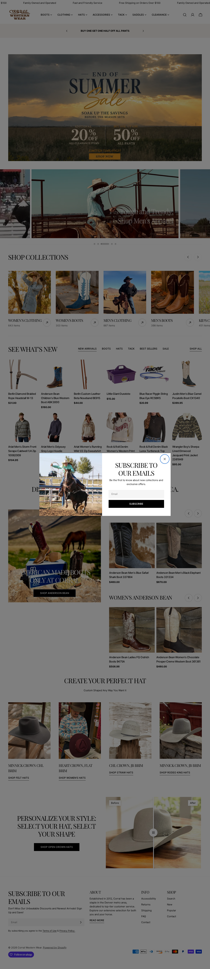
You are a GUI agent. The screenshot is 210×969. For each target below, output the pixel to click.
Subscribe (136, 503)
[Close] (165, 459)
